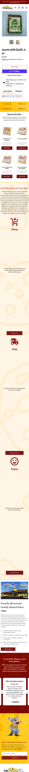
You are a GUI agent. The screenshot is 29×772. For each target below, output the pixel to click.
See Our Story (8, 649)
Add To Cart (7, 148)
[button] (27, 692)
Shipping (5, 59)
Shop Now (14, 333)
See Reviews (14, 572)
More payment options (14, 75)
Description (7, 91)
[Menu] (26, 7)
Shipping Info (14, 452)
